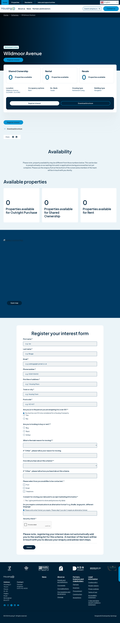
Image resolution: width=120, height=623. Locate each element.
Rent (28, 431)
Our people (61, 585)
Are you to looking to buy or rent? (37, 424)
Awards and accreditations (62, 581)
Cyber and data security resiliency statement (94, 603)
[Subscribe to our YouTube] (18, 605)
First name (28, 339)
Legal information (93, 578)
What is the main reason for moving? (38, 440)
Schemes (15, 15)
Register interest (34, 103)
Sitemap (60, 597)
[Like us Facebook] (13, 137)
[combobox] (92, 8)
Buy (27, 428)
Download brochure (85, 103)
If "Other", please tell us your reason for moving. (42, 451)
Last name (27, 349)
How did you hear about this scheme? (38, 461)
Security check (29, 519)
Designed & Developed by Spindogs (106, 616)
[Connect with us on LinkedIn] (16, 137)
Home (5, 2)
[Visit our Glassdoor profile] (11, 605)
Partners (76, 584)
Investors (76, 588)
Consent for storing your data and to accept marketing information (50, 497)
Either (28, 435)
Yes (27, 415)
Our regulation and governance (63, 593)
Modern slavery (93, 586)
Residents (28, 2)
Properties (15, 2)
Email (25, 359)
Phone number (29, 369)
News (29, 9)
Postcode (27, 399)
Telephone (29, 491)
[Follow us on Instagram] (8, 605)
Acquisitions (77, 598)
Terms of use (92, 592)
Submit (29, 547)
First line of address (31, 379)
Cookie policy (93, 582)
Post (27, 485)
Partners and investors (41, 9)
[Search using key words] (99, 9)
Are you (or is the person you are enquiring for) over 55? (45, 409)
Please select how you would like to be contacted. (43, 481)
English (107, 2)
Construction (77, 594)
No (27, 419)
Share (7, 137)
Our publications (63, 589)
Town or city (28, 389)
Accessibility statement (92, 596)
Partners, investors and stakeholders (78, 579)
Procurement (77, 591)
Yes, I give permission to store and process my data (45, 500)
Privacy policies (93, 589)
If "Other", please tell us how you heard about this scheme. (46, 471)
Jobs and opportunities (46, 2)
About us (21, 9)
